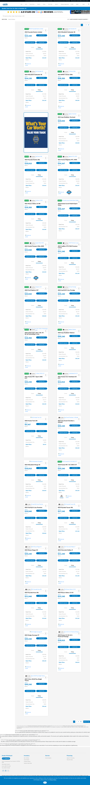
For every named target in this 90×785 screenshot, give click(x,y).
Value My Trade (41, 42)
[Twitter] (8, 770)
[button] (30, 42)
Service (47, 755)
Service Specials (48, 758)
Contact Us (6, 758)
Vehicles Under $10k (28, 763)
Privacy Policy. (53, 779)
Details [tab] (32, 47)
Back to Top (86, 721)
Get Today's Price (41, 35)
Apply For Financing (70, 758)
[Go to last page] (88, 25)
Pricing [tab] (39, 47)
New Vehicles (26, 758)
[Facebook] (3, 770)
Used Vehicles (26, 759)
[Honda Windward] (7, 4)
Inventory (27, 755)
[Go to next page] (86, 25)
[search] (88, 4)
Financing (69, 755)
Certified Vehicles (27, 761)
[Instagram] (5, 770)
